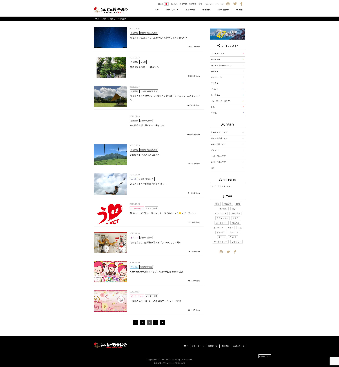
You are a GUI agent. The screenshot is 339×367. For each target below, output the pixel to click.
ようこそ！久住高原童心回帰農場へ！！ (149, 184)
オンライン (218, 227)
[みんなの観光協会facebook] (241, 4)
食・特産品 (215, 95)
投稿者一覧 (190, 9)
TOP (157, 9)
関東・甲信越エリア (219, 138)
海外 (213, 168)
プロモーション (217, 53)
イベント (214, 89)
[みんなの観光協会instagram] (228, 4)
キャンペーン (216, 77)
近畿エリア (215, 150)
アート (221, 237)
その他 (214, 113)
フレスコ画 (233, 232)
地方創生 (223, 208)
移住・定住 (215, 59)
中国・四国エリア (218, 156)
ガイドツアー (221, 223)
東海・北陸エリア (218, 144)
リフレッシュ (222, 218)
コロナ (235, 218)
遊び (234, 208)
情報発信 (206, 9)
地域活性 (227, 204)
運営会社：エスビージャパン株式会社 (169, 363)
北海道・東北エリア (219, 132)
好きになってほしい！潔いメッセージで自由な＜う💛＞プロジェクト (163, 213)
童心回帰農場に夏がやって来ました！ (148, 125)
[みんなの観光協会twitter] (235, 4)
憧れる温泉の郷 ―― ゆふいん (144, 67)
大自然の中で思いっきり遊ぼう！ (146, 154)
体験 (240, 227)
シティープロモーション (221, 65)
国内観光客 (235, 213)
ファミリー (236, 242)
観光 (217, 204)
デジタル (214, 83)
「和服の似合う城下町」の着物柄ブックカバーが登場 (155, 301)
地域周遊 (235, 223)
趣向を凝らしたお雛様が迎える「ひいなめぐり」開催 (155, 242)
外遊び (230, 227)
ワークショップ (220, 242)
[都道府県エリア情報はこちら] (227, 34)
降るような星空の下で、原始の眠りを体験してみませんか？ (158, 37)
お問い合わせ (223, 9)
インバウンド (220, 213)
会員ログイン (264, 356)
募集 (213, 107)
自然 (238, 204)
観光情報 (214, 71)
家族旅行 (220, 232)
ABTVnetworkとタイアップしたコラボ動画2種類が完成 (156, 271)
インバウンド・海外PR (220, 101)
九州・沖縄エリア (218, 162)
